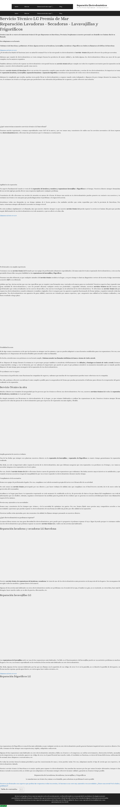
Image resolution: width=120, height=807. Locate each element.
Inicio (16, 6)
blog (60, 6)
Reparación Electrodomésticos (92, 5)
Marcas (26, 6)
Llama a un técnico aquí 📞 (45, 6)
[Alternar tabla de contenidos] (20, 789)
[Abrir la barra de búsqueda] (69, 6)
